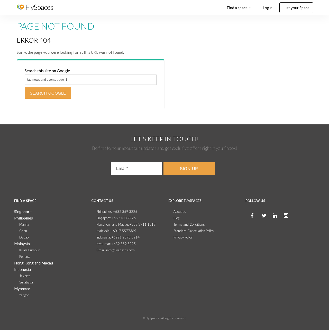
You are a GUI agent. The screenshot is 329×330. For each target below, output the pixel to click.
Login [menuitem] (267, 7)
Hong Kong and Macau (33, 263)
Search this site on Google (47, 70)
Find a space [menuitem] (237, 7)
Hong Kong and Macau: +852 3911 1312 (126, 224)
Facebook (248, 221)
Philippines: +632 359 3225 (116, 211)
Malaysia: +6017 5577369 (116, 231)
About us (179, 211)
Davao (24, 237)
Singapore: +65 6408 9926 (116, 218)
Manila (24, 224)
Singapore (23, 211)
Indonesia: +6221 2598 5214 (118, 237)
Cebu (23, 231)
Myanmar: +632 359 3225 (116, 244)
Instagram (281, 221)
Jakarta (24, 276)
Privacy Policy (183, 237)
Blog (176, 218)
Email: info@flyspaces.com (115, 250)
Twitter (259, 221)
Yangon (24, 295)
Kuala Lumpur (29, 250)
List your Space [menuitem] (296, 7)
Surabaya (26, 282)
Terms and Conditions (189, 224)
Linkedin (270, 221)
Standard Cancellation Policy (193, 231)
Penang (24, 256)
